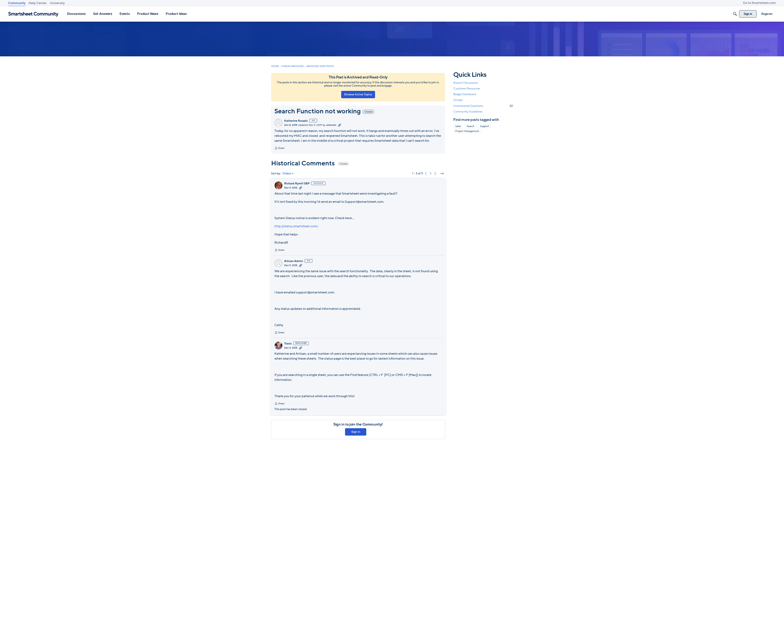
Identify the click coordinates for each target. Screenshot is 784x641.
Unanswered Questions (483, 106)
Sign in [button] (355, 432)
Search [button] (470, 126)
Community (17, 3)
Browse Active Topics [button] (358, 94)
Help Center (38, 3)
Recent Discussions (465, 83)
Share (279, 148)
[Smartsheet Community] (33, 14)
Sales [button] (458, 126)
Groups (458, 100)
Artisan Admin (293, 261)
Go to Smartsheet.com (759, 3)
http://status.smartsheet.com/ (296, 226)
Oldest (286, 174)
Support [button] (484, 126)
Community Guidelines (467, 112)
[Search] (735, 14)
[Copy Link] (339, 125)
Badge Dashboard (464, 94)
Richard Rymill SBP (297, 183)
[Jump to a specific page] (442, 173)
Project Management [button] (467, 131)
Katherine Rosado (296, 121)
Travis (288, 344)
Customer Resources (466, 88)
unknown (331, 125)
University (57, 3)
